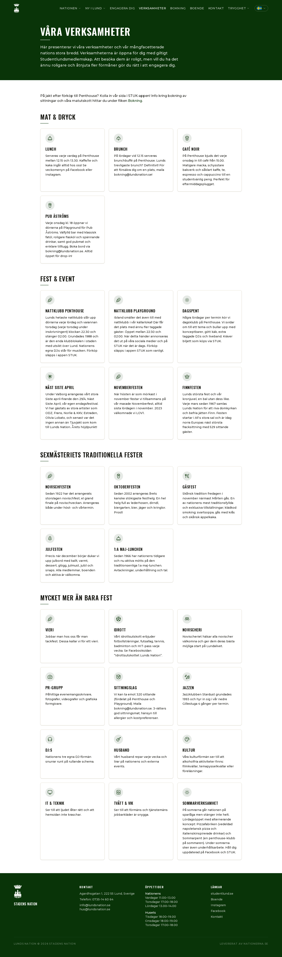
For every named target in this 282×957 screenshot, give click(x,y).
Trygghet (237, 8)
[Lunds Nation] (16, 8)
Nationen (68, 8)
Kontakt (216, 8)
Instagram (218, 905)
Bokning (178, 8)
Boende (197, 8)
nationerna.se (256, 943)
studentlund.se (222, 893)
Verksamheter (152, 8)
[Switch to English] (261, 8)
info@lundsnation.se (94, 905)
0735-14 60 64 (102, 899)
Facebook (218, 911)
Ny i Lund (93, 8)
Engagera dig (122, 8)
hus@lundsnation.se (94, 909)
